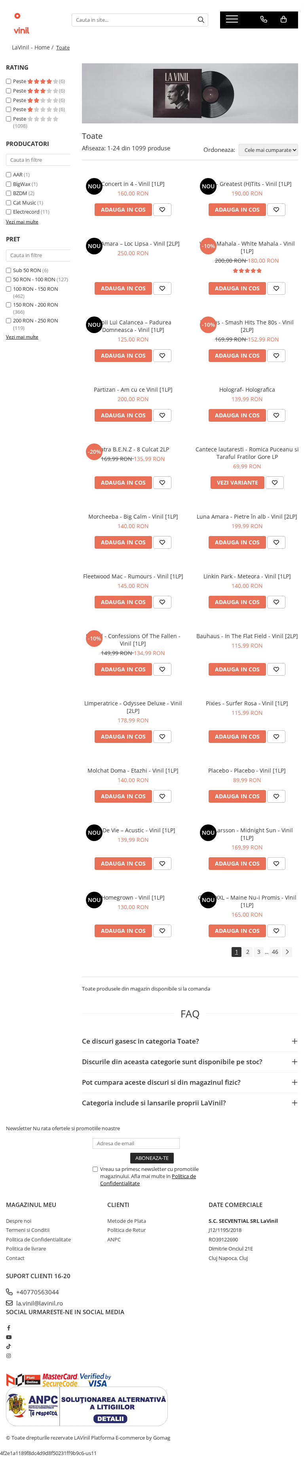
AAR (18, 174)
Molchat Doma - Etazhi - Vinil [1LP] (133, 770)
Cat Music (24, 202)
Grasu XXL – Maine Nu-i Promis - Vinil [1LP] (247, 901)
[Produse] (233, 21)
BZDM (20, 193)
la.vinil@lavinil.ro (39, 1303)
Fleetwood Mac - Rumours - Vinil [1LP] (133, 576)
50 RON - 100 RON (34, 279)
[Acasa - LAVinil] (33, 20)
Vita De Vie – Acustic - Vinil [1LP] (133, 830)
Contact (15, 1258)
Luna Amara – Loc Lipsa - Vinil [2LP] (133, 243)
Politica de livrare (26, 1248)
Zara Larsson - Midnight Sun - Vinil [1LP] (247, 833)
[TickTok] (8, 1346)
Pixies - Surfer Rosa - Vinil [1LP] (247, 703)
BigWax (21, 184)
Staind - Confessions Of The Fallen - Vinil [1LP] (133, 639)
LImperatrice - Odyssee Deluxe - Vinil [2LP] (133, 706)
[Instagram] (8, 1355)
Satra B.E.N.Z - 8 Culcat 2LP (133, 449)
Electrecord (26, 211)
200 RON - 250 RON (35, 320)
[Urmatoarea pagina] (287, 952)
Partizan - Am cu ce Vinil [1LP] (133, 389)
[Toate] (190, 93)
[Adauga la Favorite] (162, 209)
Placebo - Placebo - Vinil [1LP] (247, 770)
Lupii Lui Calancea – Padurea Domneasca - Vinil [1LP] (133, 325)
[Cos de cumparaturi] (283, 19)
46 (275, 951)
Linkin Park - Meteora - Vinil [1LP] (247, 576)
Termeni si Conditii (27, 1229)
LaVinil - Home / (33, 47)
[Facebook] (8, 1327)
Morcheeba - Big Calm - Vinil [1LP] (133, 516)
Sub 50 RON (27, 270)
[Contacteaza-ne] (264, 19)
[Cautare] (201, 20)
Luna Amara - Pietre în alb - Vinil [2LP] (247, 516)
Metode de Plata (126, 1220)
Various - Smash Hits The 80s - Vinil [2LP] (247, 325)
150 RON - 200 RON (35, 304)
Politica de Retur (126, 1229)
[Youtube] (8, 1337)
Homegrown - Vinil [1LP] (133, 897)
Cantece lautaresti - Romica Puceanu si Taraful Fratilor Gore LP (247, 452)
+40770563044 (37, 1292)
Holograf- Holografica (247, 389)
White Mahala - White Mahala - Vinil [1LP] (247, 247)
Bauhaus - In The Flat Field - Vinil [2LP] (247, 636)
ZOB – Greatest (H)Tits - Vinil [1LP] (247, 184)
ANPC (114, 1239)
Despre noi (18, 1220)
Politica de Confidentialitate (38, 1239)
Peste (20, 81)
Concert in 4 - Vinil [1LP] (133, 184)
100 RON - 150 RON (35, 288)
